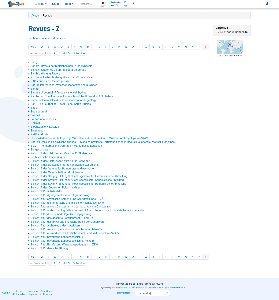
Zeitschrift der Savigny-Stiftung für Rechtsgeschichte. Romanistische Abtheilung (78, 183)
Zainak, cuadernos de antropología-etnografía (58, 69)
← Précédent (38, 53)
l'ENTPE (182, 287)
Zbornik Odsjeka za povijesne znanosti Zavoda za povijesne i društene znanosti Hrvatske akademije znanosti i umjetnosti (103, 142)
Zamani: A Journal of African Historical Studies (58, 92)
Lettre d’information (19, 292)
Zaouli (34, 107)
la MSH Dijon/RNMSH (166, 287)
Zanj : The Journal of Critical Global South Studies (61, 104)
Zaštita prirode (39, 134)
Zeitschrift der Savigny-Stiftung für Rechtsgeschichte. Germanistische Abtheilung (79, 176)
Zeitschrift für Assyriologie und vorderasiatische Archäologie (66, 229)
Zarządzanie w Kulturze (45, 126)
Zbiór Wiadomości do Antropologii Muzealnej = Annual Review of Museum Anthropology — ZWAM (89, 138)
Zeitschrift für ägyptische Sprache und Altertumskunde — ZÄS (68, 199)
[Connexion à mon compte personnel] (267, 4)
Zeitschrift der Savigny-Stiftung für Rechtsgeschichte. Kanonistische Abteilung (77, 180)
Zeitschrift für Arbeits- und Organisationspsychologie (62, 214)
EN (126, 2)
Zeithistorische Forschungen (48, 157)
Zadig (34, 62)
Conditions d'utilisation (46, 292)
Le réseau (40, 3)
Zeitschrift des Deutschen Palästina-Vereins (57, 187)
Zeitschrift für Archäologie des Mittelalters (55, 225)
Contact (6, 292)
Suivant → (79, 53)
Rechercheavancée (116, 3)
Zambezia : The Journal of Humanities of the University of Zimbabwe (72, 96)
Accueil (36, 15)
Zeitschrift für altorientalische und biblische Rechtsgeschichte (67, 202)
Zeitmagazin (38, 130)
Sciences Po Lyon (127, 287)
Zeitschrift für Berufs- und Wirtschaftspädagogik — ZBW (64, 244)
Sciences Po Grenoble (146, 287)
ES (125, 5)
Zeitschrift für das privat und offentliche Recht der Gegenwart (67, 221)
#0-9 (33, 46)
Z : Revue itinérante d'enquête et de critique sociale (62, 77)
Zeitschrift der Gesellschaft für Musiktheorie (57, 172)
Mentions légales (33, 292)
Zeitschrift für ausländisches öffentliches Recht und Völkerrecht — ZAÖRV (75, 233)
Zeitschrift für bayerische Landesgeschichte (57, 237)
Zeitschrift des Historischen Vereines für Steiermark (61, 153)
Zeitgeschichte (39, 149)
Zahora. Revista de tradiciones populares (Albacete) (62, 66)
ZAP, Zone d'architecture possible (51, 81)
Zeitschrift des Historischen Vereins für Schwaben (60, 161)
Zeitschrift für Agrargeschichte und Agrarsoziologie (61, 195)
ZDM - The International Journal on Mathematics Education (66, 145)
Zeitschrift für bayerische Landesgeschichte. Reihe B (62, 240)
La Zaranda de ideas (43, 119)
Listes (68, 3)
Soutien (55, 3)
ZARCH (35, 123)
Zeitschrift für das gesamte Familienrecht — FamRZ (62, 218)
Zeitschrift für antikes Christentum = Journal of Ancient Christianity (70, 206)
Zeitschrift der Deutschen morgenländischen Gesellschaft (65, 164)
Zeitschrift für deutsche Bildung (49, 248)
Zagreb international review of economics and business (64, 85)
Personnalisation (123, 292)
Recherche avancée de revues (46, 38)
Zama (34, 88)
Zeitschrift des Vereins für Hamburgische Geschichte (62, 168)
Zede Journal (39, 111)
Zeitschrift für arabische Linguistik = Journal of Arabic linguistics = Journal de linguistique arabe (87, 210)
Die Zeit (35, 115)
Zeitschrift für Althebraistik (46, 191)
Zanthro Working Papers (45, 73)
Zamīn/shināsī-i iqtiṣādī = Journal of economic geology (63, 100)
